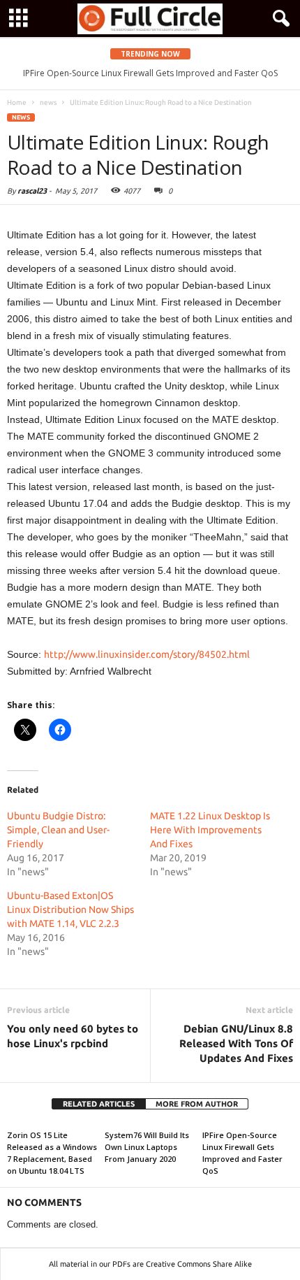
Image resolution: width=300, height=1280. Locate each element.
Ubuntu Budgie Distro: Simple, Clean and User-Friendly (58, 829)
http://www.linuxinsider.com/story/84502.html (147, 654)
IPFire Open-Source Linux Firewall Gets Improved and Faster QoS (150, 73)
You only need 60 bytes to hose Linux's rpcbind (72, 1036)
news (21, 117)
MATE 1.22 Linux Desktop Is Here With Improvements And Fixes (210, 829)
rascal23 (32, 191)
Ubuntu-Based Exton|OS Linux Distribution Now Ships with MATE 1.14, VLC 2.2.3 (70, 909)
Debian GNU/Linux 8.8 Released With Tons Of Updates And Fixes (236, 1043)
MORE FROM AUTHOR (197, 1104)
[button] (278, 18)
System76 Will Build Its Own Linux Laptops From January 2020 (147, 1147)
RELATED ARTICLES (99, 1104)
